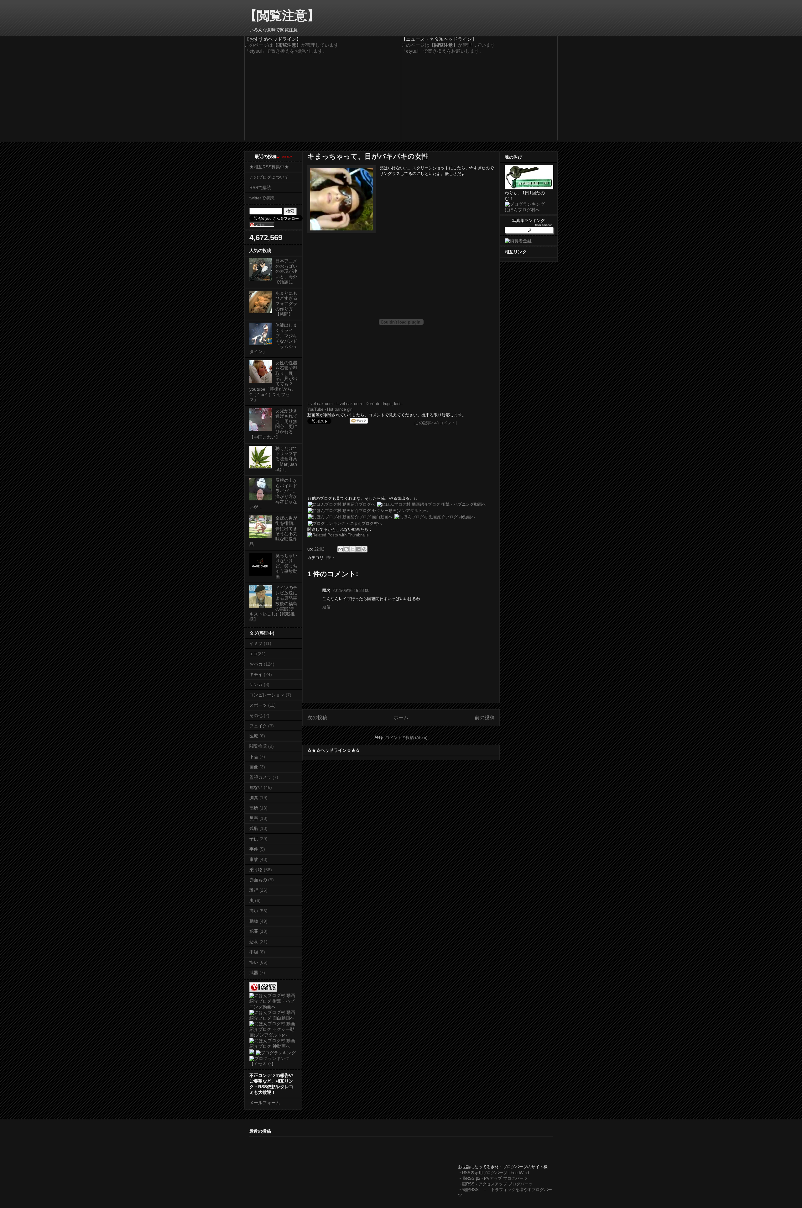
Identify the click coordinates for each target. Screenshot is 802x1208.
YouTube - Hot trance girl (329, 409)
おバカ (256, 664)
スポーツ (258, 705)
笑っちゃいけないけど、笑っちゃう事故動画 (286, 566)
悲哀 (253, 941)
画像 (253, 766)
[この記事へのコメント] (435, 422)
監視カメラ (260, 777)
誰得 (253, 890)
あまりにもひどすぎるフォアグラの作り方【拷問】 (286, 304)
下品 (253, 756)
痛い (253, 910)
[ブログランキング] (276, 1052)
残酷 (253, 828)
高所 (253, 807)
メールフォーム (264, 1102)
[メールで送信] (340, 549)
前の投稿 (485, 717)
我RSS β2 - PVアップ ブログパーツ (495, 1178)
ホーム (401, 717)
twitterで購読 (261, 197)
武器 (253, 972)
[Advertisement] (363, 1150)
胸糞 (253, 797)
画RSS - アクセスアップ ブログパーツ (497, 1184)
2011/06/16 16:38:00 (350, 590)
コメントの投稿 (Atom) (406, 737)
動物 (253, 921)
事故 (253, 859)
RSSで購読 (260, 187)
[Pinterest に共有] (364, 549)
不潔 (253, 951)
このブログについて (269, 177)
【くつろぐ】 (262, 1064)
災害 (253, 818)
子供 (253, 838)
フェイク (258, 725)
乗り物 (256, 869)
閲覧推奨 (258, 746)
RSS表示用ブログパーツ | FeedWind (495, 1172)
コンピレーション (266, 694)
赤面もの (258, 879)
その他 (256, 715)
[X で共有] (352, 549)
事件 (253, 849)
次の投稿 (317, 717)
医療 (253, 735)
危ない (256, 787)
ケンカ (256, 684)
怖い (330, 557)
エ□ (252, 653)
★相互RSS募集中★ (269, 166)
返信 (326, 606)
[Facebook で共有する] (358, 549)
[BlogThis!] (346, 549)
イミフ (256, 643)
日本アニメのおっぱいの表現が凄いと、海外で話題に (286, 271)
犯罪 (253, 931)
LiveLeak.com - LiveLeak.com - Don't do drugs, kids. (355, 403)
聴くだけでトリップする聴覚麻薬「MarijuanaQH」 (286, 459)
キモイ (256, 674)
